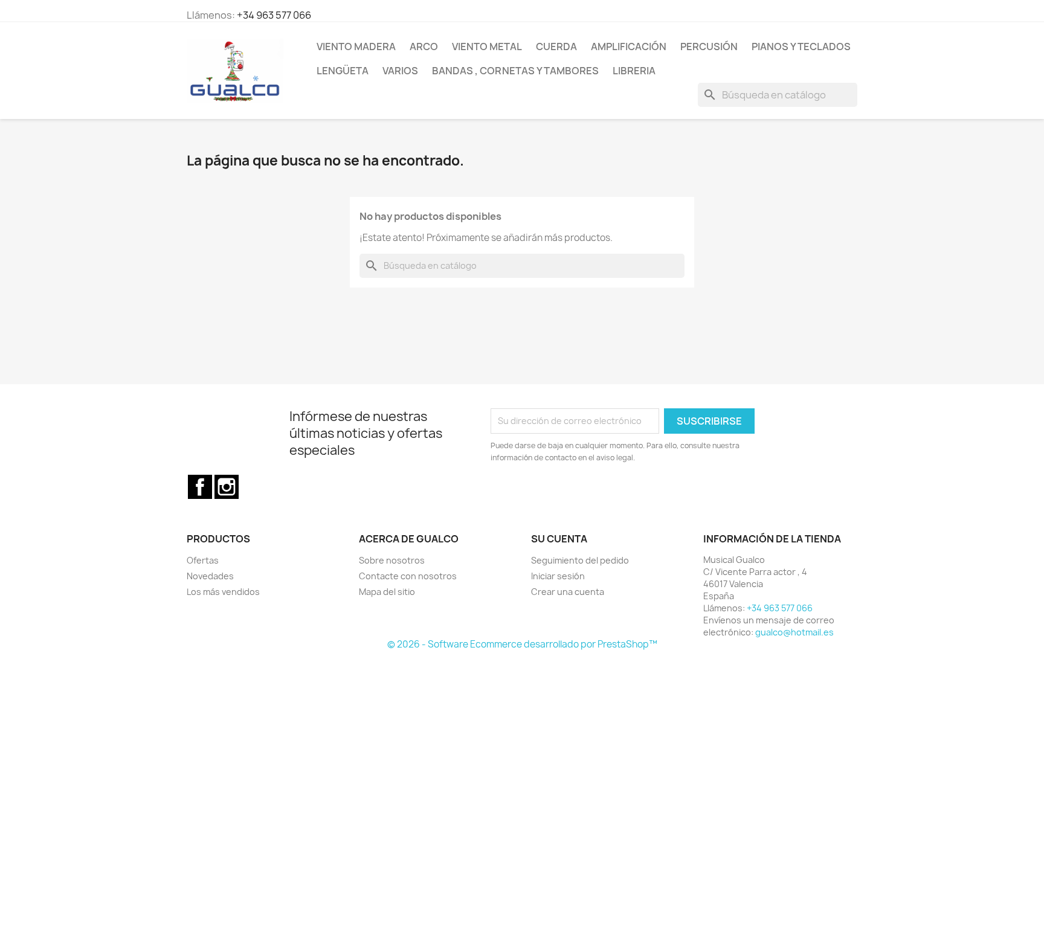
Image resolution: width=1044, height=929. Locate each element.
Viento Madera (356, 46)
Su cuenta (559, 538)
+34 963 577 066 (274, 15)
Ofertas (203, 560)
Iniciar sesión (558, 576)
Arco (424, 46)
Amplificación (628, 46)
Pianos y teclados (801, 46)
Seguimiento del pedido (580, 560)
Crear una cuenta (567, 591)
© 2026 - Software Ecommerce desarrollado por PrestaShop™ (522, 644)
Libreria (634, 70)
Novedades (210, 576)
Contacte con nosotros (408, 576)
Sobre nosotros (392, 560)
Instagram (226, 487)
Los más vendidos (223, 591)
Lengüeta (343, 70)
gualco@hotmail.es (794, 632)
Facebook (200, 487)
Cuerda (556, 46)
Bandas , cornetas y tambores (515, 70)
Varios (400, 70)
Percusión (709, 46)
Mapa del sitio (387, 591)
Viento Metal (487, 46)
